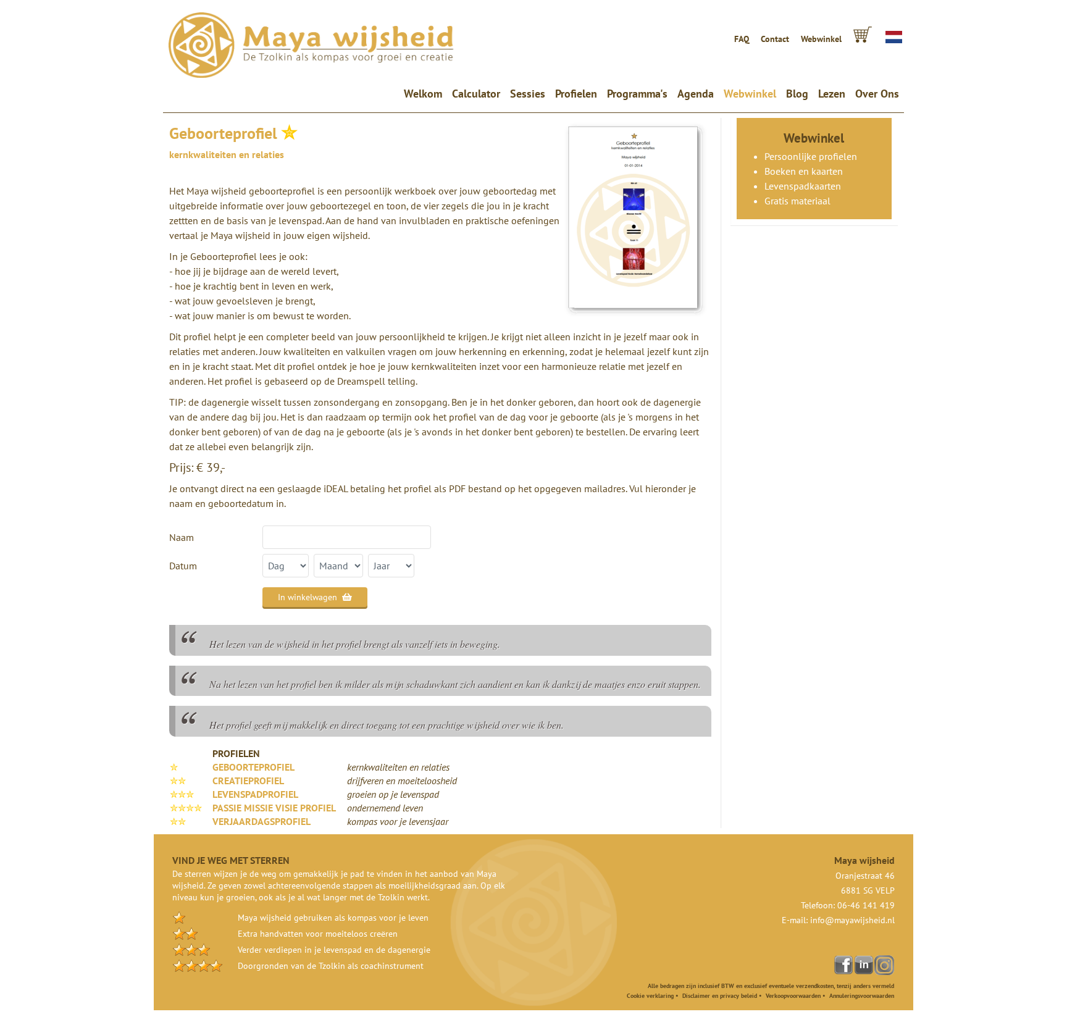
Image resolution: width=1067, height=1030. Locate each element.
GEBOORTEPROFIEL (253, 767)
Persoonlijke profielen (810, 156)
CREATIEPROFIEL (248, 780)
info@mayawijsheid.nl (852, 920)
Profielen (576, 93)
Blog (797, 93)
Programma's (637, 93)
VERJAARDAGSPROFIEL (261, 821)
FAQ (741, 38)
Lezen (831, 93)
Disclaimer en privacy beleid (719, 996)
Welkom (425, 93)
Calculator (476, 93)
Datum (183, 565)
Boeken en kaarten (803, 171)
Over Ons (877, 93)
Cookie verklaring (650, 996)
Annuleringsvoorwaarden (861, 996)
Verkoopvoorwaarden (793, 996)
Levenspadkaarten (802, 186)
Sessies (527, 93)
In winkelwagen (307, 597)
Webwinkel (821, 38)
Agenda (695, 93)
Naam (181, 537)
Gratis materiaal (797, 201)
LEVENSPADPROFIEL (255, 794)
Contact (775, 38)
